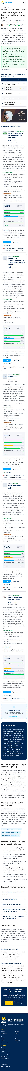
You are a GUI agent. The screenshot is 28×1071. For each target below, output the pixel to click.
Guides (3, 1049)
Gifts (3, 982)
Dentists (21, 975)
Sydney (11, 959)
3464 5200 (15, 242)
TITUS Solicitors (8, 93)
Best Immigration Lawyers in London (11, 832)
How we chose (16, 22)
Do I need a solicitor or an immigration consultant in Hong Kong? (14, 910)
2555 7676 (15, 581)
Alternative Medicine (18, 968)
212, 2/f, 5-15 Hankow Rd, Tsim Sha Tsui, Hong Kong (13, 588)
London (19, 954)
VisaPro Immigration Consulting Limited (9, 103)
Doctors (4, 977)
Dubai (22, 952)
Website (6, 242)
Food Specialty (21, 980)
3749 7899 (15, 692)
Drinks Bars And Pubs (13, 977)
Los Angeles (5, 956)
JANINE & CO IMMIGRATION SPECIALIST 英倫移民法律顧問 (9, 88)
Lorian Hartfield (9, 24)
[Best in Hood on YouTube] (2, 1067)
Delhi (17, 952)
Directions (7, 245)
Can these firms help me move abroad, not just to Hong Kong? (14, 917)
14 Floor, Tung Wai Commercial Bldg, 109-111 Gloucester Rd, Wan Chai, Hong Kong (13, 249)
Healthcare (9, 982)
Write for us (4, 1056)
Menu (24, 2)
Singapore (4, 959)
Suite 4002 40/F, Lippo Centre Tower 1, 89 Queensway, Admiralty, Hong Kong (13, 476)
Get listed (9, 1003)
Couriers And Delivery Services (9, 975)
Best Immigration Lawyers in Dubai (10, 835)
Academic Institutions (7, 966)
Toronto (17, 959)
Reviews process (5, 1058)
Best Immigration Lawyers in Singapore (11, 829)
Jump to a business (14, 69)
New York (12, 956)
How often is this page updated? (12, 904)
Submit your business (6, 1053)
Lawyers (13, 7)
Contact (3, 1051)
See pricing (19, 1003)
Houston (4, 954)
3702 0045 (15, 469)
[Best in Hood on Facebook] (4, 1067)
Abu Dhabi (4, 952)
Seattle (18, 956)
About (2, 1047)
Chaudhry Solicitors (9, 98)
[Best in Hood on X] (9, 1066)
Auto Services (5, 970)
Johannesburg (12, 954)
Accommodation (19, 966)
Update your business (6, 1054)
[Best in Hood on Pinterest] (7, 1067)
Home (2, 7)
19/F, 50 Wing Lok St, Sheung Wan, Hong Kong (13, 367)
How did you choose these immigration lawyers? (14, 893)
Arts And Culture (6, 968)
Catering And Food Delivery (8, 973)
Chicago (11, 952)
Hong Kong (7, 7)
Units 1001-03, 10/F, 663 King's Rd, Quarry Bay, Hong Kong (13, 699)
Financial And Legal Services (9, 980)
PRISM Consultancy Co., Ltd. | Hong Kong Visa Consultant (10, 83)
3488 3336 (15, 360)
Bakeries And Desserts (16, 970)
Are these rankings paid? (10, 899)
